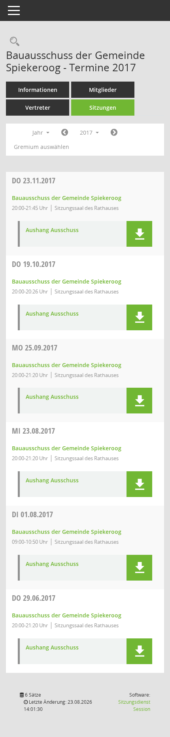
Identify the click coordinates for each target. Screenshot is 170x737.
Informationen (37, 89)
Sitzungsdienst (134, 705)
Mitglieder (103, 89)
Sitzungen (102, 107)
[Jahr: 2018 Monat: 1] (114, 133)
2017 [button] (87, 132)
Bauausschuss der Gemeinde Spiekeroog (66, 198)
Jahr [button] (38, 132)
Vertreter (37, 107)
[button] (139, 234)
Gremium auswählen (41, 146)
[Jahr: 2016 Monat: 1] (64, 133)
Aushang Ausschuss (52, 230)
